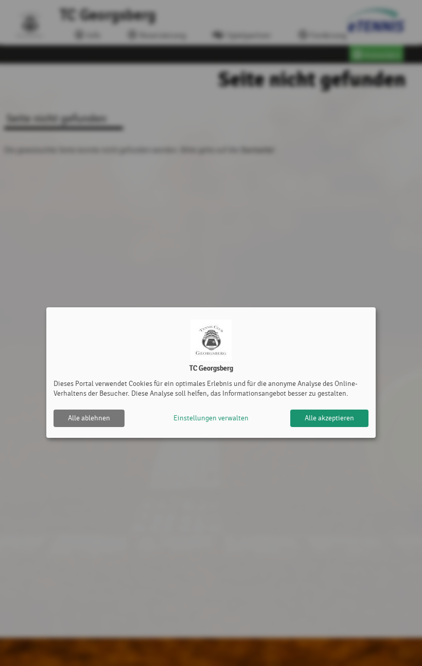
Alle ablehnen (89, 418)
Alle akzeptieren (329, 418)
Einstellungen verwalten (211, 418)
